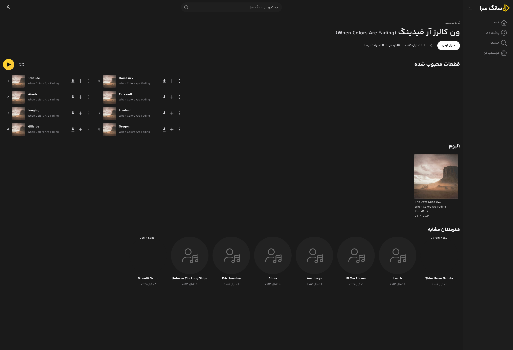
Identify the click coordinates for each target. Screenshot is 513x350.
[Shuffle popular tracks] (21, 64)
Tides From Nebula (439, 279)
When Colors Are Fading (430, 207)
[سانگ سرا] (494, 8)
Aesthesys (314, 279)
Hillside (33, 127)
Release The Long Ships (189, 279)
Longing (33, 111)
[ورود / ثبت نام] (8, 7)
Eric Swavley (231, 279)
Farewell (125, 94)
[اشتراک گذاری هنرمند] (431, 45)
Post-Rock (421, 211)
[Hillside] (18, 129)
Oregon (124, 127)
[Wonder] (18, 97)
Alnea (273, 279)
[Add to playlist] (80, 81)
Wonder (33, 94)
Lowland (125, 111)
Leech (397, 279)
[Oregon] (109, 129)
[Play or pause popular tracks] (8, 64)
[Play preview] (420, 193)
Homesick (126, 78)
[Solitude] (18, 81)
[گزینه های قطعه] (88, 81)
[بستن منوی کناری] (470, 7)
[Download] (72, 81)
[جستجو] (186, 7)
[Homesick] (109, 81)
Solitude (34, 78)
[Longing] (18, 113)
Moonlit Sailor (148, 279)
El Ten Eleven (356, 279)
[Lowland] (109, 113)
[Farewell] (109, 97)
